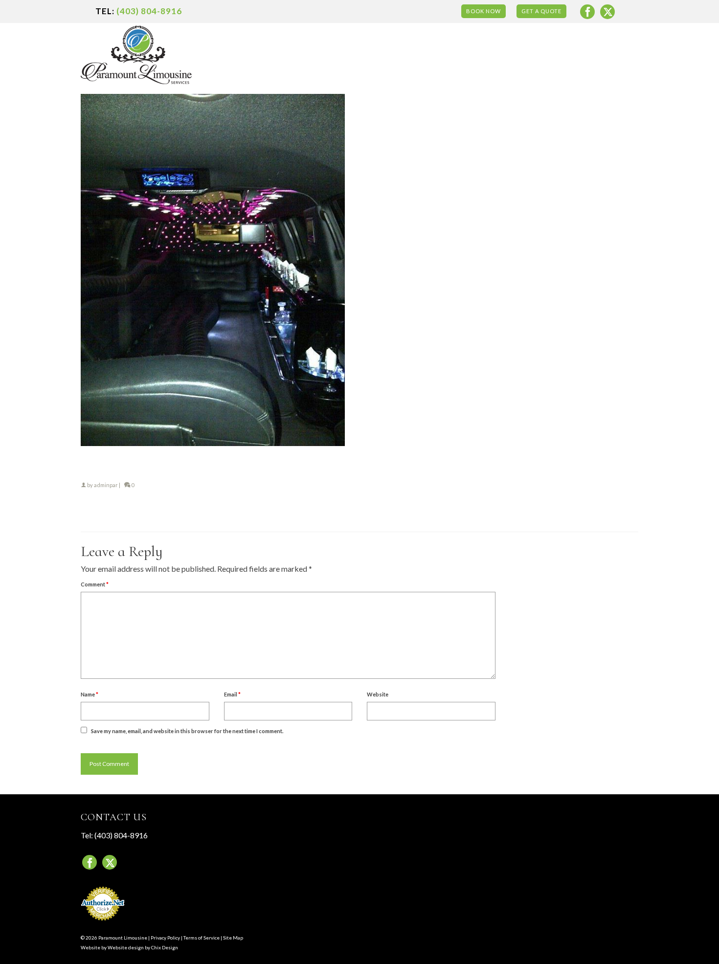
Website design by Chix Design (143, 947)
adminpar (106, 485)
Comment (95, 584)
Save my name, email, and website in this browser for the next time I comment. (187, 731)
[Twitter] (607, 11)
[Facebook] (587, 11)
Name (89, 694)
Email (232, 694)
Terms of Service (201, 938)
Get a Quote (541, 11)
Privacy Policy (165, 938)
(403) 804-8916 (149, 11)
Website (377, 694)
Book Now (483, 11)
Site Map (233, 938)
